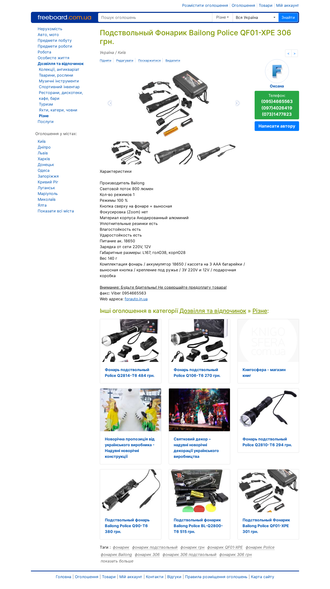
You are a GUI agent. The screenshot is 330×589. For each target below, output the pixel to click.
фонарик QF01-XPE (225, 547)
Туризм (46, 104)
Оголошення (243, 5)
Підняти (105, 60)
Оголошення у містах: (56, 133)
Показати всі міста (56, 210)
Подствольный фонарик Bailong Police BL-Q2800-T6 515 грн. (198, 525)
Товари (266, 5)
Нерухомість (50, 28)
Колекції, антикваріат (59, 69)
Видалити (172, 60)
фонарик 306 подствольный (189, 554)
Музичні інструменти (59, 81)
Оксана (277, 86)
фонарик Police (260, 547)
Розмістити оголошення (205, 5)
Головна (63, 576)
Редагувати (124, 60)
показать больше (117, 561)
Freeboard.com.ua (64, 17)
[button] (136, 103)
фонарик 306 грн (235, 554)
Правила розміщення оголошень (216, 576)
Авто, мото (48, 34)
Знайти (288, 17)
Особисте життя (53, 57)
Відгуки (174, 576)
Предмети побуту (55, 40)
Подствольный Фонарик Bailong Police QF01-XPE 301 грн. (266, 525)
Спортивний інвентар (59, 86)
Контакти (155, 576)
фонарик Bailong (116, 554)
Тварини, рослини (56, 75)
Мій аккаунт (287, 5)
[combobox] (256, 17)
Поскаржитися (149, 60)
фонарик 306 (147, 554)
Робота (44, 52)
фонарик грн (192, 547)
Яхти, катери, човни (58, 110)
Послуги (46, 121)
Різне (221, 17)
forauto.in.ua (136, 298)
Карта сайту (262, 576)
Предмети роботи (55, 46)
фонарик (121, 547)
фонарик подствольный (155, 547)
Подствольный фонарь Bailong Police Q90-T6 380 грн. (127, 525)
